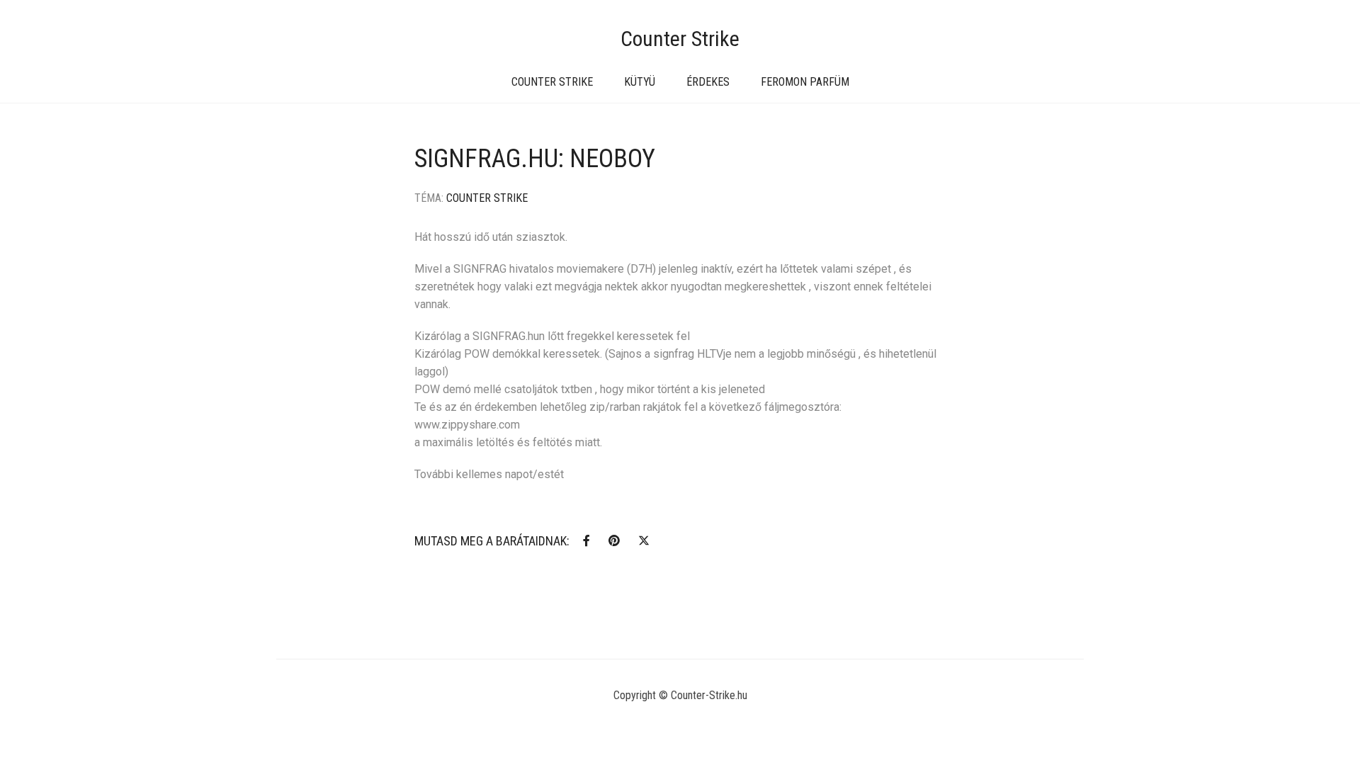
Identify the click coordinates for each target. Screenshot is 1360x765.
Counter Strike (680, 38)
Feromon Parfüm (805, 82)
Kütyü (639, 82)
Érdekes (708, 82)
